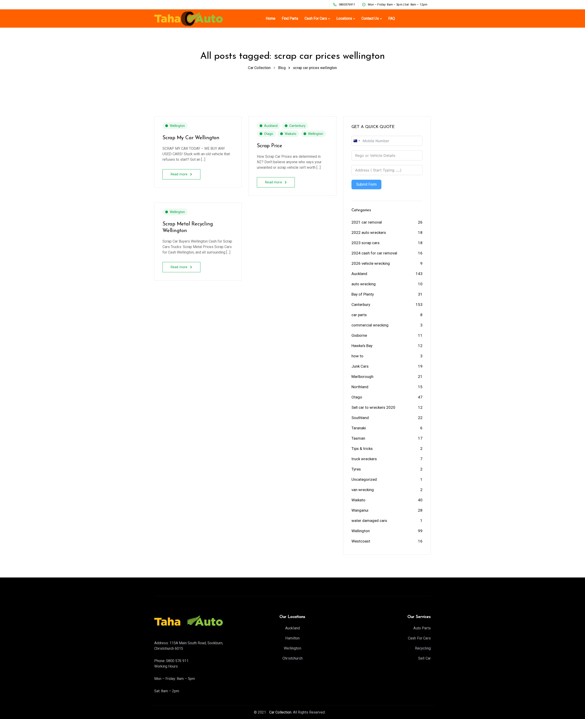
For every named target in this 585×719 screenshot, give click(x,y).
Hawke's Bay (361, 345)
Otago (268, 134)
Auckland (271, 126)
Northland (359, 387)
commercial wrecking (369, 325)
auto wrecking (363, 284)
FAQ (391, 18)
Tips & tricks (362, 448)
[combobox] (356, 141)
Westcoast (360, 541)
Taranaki (358, 428)
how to (357, 356)
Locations (344, 18)
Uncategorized (364, 479)
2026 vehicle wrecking (370, 263)
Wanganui (359, 510)
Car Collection (279, 712)
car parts (359, 315)
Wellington (177, 126)
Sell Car (424, 658)
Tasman (358, 438)
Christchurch (292, 658)
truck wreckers (364, 459)
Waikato (290, 134)
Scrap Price (269, 146)
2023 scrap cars (365, 243)
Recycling (423, 648)
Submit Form (366, 184)
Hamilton (292, 638)
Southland (360, 417)
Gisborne (359, 335)
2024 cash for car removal (374, 253)
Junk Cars (360, 366)
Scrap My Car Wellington (190, 138)
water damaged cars (369, 520)
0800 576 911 (177, 661)
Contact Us (370, 18)
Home (270, 18)
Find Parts (290, 18)
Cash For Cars (316, 18)
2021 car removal (366, 222)
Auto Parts (422, 628)
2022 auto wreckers (368, 232)
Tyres (356, 469)
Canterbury (297, 126)
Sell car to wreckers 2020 (373, 407)
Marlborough (362, 376)
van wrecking (362, 489)
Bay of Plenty (362, 294)
